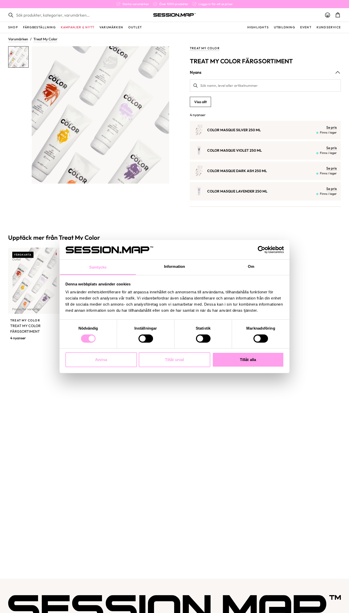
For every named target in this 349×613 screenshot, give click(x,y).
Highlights (258, 27)
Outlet (135, 27)
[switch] (145, 338)
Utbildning (284, 27)
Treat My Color (45, 39)
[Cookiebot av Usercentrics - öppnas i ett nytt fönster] (261, 250)
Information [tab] (174, 266)
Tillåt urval (174, 359)
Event (305, 27)
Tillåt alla (248, 359)
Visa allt (200, 102)
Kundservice (329, 27)
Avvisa (101, 359)
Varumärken (18, 39)
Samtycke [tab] (98, 267)
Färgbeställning (39, 27)
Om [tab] (251, 266)
